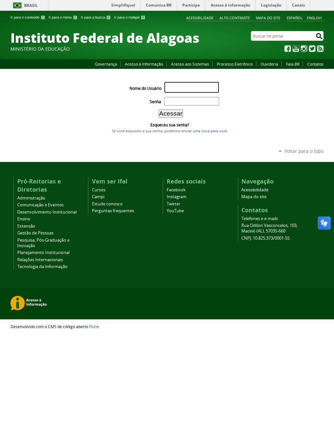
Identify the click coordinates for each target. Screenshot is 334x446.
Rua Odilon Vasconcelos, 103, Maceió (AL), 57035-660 (269, 228)
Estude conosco (107, 204)
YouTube (296, 48)
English (314, 17)
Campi (98, 196)
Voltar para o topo (304, 151)
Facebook (287, 48)
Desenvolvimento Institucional (47, 212)
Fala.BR (292, 64)
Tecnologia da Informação (42, 266)
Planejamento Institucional (43, 252)
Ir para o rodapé (129, 17)
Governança (106, 64)
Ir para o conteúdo (27, 17)
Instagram (304, 48)
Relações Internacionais (40, 260)
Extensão (26, 226)
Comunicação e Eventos (40, 205)
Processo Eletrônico (235, 64)
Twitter (312, 48)
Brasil (31, 5)
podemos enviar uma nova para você (195, 131)
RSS (320, 48)
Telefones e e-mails (259, 218)
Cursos (98, 190)
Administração (31, 198)
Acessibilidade (199, 17)
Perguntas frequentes (113, 211)
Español (295, 17)
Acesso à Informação (144, 64)
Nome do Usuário (145, 88)
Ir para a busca (95, 17)
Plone (94, 326)
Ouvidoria (269, 64)
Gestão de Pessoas (35, 233)
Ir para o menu (62, 17)
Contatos (315, 64)
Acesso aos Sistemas (190, 64)
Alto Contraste (235, 17)
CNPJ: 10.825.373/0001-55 (265, 238)
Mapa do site (268, 17)
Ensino (23, 219)
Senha (155, 101)
